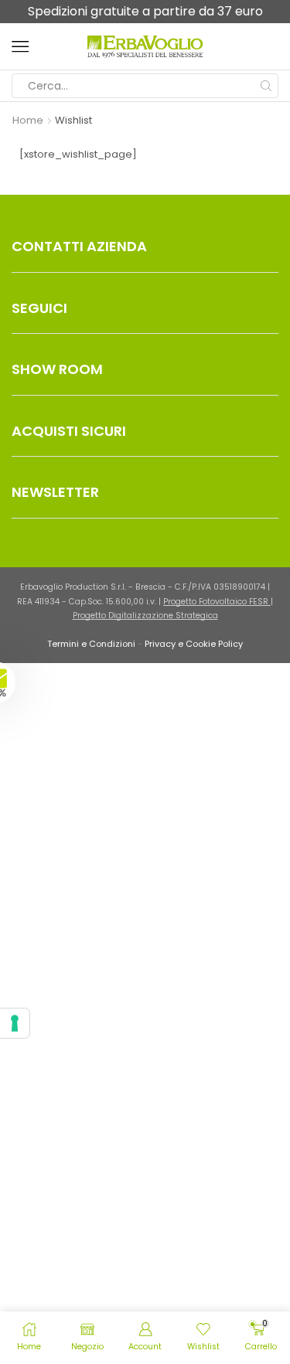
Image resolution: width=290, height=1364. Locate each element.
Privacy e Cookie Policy (194, 644)
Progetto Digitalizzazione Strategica (145, 615)
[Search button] (266, 85)
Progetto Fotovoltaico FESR (217, 601)
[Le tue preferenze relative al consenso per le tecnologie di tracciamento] (14, 1023)
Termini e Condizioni (91, 644)
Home (27, 121)
